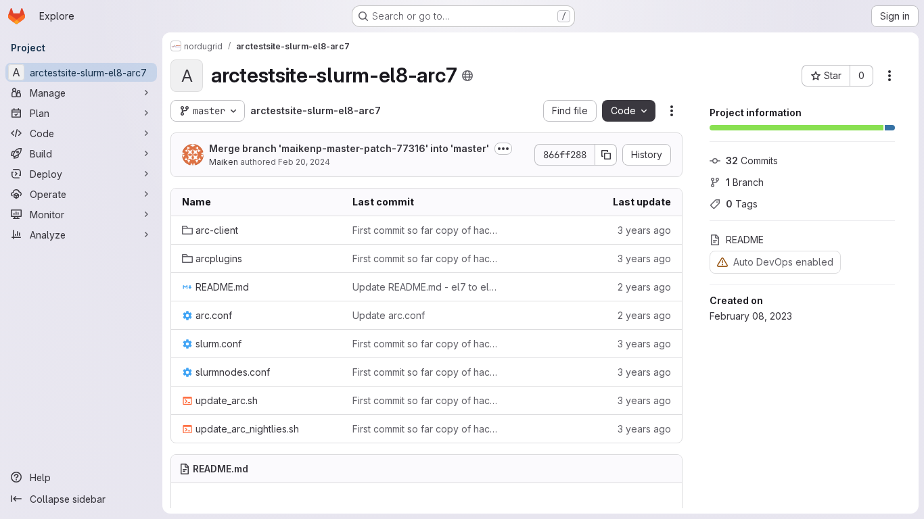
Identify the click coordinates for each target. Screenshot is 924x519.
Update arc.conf (388, 315)
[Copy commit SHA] (606, 155)
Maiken (223, 162)
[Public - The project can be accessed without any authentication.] (467, 75)
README (745, 239)
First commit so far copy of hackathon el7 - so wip (426, 230)
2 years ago (644, 287)
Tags (742, 203)
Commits (752, 160)
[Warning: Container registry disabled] (722, 262)
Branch (745, 182)
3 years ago (644, 230)
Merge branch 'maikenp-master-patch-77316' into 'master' (349, 148)
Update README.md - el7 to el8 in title (426, 287)
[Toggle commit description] (503, 149)
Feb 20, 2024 (304, 162)
